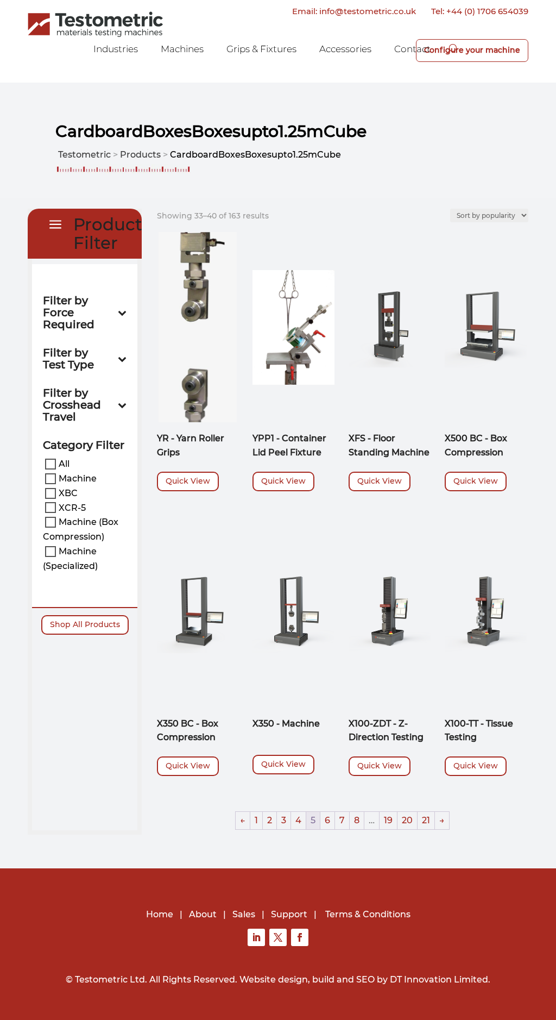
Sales (243, 914)
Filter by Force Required (68, 313)
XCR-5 (72, 507)
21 (426, 820)
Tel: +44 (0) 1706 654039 (479, 11)
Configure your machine (472, 50)
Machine (78, 478)
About (203, 914)
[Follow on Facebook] (299, 937)
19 (388, 820)
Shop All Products (85, 624)
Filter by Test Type (68, 359)
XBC (68, 493)
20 (407, 820)
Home (159, 914)
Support (289, 914)
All (64, 464)
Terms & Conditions (367, 914)
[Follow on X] (278, 937)
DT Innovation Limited (439, 979)
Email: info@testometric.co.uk (354, 11)
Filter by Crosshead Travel (72, 405)
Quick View (188, 481)
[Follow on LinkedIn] (256, 937)
